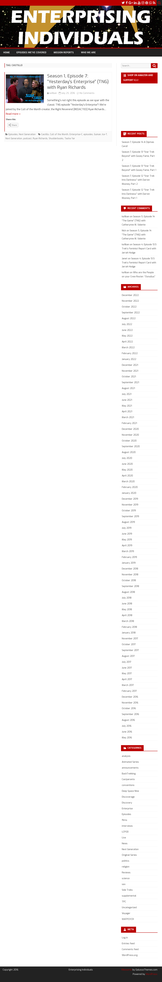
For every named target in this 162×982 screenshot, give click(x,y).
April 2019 (127, 545)
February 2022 (130, 353)
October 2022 (129, 306)
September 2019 (130, 516)
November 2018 (130, 574)
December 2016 (130, 696)
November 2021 (130, 370)
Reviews (126, 872)
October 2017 (129, 644)
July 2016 (126, 725)
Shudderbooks (56, 138)
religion (125, 866)
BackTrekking (129, 773)
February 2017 (129, 691)
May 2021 (127, 405)
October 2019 (129, 510)
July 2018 (126, 597)
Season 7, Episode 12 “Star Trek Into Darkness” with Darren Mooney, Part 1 (138, 194)
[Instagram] (142, 3)
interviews (127, 825)
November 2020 (130, 434)
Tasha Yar (70, 138)
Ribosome (127, 969)
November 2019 (130, 504)
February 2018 (129, 627)
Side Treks (127, 889)
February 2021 (129, 423)
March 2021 (128, 417)
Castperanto (128, 779)
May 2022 (127, 335)
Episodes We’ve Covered (31, 52)
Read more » (13, 114)
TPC (124, 901)
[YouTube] (139, 3)
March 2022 (128, 347)
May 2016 (127, 737)
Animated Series (130, 761)
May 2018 (127, 609)
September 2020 (131, 446)
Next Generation (27, 134)
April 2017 (127, 679)
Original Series (129, 855)
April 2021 (127, 411)
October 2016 (129, 708)
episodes (88, 134)
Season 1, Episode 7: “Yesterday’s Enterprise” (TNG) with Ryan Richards (78, 81)
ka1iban (53, 93)
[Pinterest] (146, 3)
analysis (126, 756)
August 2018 (128, 592)
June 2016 (127, 731)
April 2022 (127, 341)
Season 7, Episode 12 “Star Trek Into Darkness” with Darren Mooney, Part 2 (138, 180)
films (124, 820)
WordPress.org (129, 955)
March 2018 (128, 621)
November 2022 (130, 300)
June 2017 (127, 667)
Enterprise (127, 808)
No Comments (87, 93)
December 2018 (130, 568)
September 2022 (131, 312)
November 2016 (130, 702)
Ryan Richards (40, 138)
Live (124, 837)
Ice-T (104, 134)
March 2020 (128, 481)
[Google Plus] (131, 3)
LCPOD (125, 831)
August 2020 (129, 452)
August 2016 (128, 720)
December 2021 (130, 365)
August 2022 (129, 318)
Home (6, 52)
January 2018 (129, 632)
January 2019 (129, 562)
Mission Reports (64, 52)
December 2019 (130, 498)
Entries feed (128, 943)
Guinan (97, 134)
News (125, 843)
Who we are (88, 52)
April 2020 (127, 475)
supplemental (129, 895)
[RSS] (154, 3)
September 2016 (130, 714)
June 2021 (127, 399)
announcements (130, 767)
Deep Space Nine (130, 791)
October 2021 (129, 376)
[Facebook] (127, 3)
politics (125, 860)
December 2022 (130, 295)
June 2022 (127, 330)
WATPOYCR (128, 919)
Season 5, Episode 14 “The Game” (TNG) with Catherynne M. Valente (138, 220)
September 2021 (130, 382)
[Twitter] (123, 3)
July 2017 (126, 661)
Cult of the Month (59, 134)
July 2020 (127, 458)
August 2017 (128, 656)
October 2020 (129, 440)
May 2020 (127, 469)
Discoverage (128, 796)
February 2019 (129, 557)
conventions (128, 785)
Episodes (13, 134)
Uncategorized (129, 907)
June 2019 (127, 533)
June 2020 (127, 463)
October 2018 (129, 580)
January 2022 (129, 359)
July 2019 (126, 527)
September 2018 (130, 586)
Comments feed (130, 949)
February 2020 (130, 487)
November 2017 (130, 638)
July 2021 (126, 394)
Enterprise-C (75, 134)
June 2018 (127, 603)
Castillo (45, 134)
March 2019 (128, 551)
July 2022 (127, 324)
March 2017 (128, 685)
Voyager (126, 913)
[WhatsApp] (150, 3)
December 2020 (130, 429)
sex (123, 884)
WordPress (151, 974)
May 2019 (127, 539)
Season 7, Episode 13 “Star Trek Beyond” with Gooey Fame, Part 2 (138, 156)
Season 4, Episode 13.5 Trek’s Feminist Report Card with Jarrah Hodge (139, 248)
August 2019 (128, 522)
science (126, 878)
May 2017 (127, 673)
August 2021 (128, 388)
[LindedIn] (135, 3)
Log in (125, 937)
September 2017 (130, 650)
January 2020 (129, 493)
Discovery (127, 802)
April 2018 (127, 615)
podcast (27, 138)
